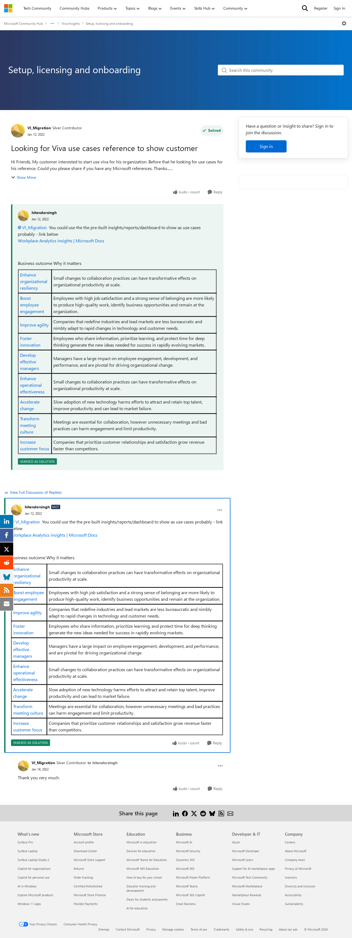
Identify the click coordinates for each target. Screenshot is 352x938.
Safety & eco (244, 929)
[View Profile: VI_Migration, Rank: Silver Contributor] (18, 131)
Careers (290, 842)
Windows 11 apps (29, 904)
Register (321, 8)
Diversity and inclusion (300, 886)
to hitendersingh (102, 762)
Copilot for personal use (34, 877)
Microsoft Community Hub (23, 23)
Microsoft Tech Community (249, 877)
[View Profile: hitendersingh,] (23, 215)
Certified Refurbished (88, 886)
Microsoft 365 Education (143, 868)
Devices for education (141, 851)
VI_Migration (39, 127)
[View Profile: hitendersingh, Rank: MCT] (16, 509)
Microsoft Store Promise (90, 895)
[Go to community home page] (8, 8)
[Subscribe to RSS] (221, 813)
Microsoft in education (141, 842)
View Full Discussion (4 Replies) (36, 492)
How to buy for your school (144, 877)
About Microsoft (295, 851)
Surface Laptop (27, 851)
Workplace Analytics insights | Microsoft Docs (61, 240)
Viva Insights (71, 23)
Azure (236, 842)
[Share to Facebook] (185, 813)
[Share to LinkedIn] (176, 813)
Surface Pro (25, 842)
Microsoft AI (184, 842)
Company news (295, 860)
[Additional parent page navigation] (52, 23)
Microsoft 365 (185, 868)
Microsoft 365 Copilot (190, 895)
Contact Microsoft (128, 929)
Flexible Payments (86, 904)
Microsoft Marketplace (247, 886)
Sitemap (103, 929)
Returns (79, 868)
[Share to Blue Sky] (212, 813)
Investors (291, 877)
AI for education (137, 908)
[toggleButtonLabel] (344, 23)
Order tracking (83, 877)
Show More (26, 177)
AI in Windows (27, 886)
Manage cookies (173, 929)
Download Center (85, 851)
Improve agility (34, 325)
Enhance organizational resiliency (33, 281)
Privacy (151, 929)
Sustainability (294, 904)
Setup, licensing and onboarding (109, 23)
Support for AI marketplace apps (253, 868)
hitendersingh (44, 212)
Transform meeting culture (29, 425)
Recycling (266, 929)
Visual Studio (241, 904)
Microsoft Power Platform (193, 877)
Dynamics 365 (185, 860)
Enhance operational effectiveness (32, 384)
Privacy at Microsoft (298, 868)
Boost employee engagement (32, 304)
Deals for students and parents (147, 899)
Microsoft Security (188, 851)
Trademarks (221, 929)
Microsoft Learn (242, 860)
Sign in (266, 146)
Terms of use (199, 929)
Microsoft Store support (89, 860)
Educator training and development (141, 888)
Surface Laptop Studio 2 (33, 860)
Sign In (339, 8)
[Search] (305, 8)
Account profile (84, 842)
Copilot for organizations (34, 868)
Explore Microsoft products (35, 895)
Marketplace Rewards (246, 895)
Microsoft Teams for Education (147, 860)
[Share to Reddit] (203, 813)
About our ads (288, 929)
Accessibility (293, 895)
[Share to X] (194, 813)
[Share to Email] (230, 813)
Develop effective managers (29, 361)
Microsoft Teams (187, 886)
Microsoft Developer (245, 851)
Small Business (186, 904)
